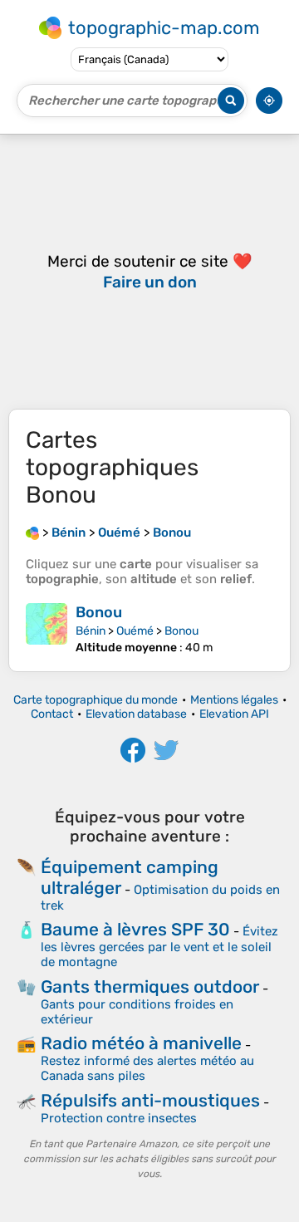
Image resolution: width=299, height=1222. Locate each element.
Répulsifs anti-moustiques (150, 1100)
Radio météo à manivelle (141, 1043)
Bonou (99, 612)
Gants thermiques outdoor (150, 986)
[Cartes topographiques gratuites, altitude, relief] (32, 532)
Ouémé (135, 631)
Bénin (90, 631)
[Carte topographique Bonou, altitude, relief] (46, 629)
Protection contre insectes (119, 1118)
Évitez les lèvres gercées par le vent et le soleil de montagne (159, 946)
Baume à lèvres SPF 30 (135, 929)
